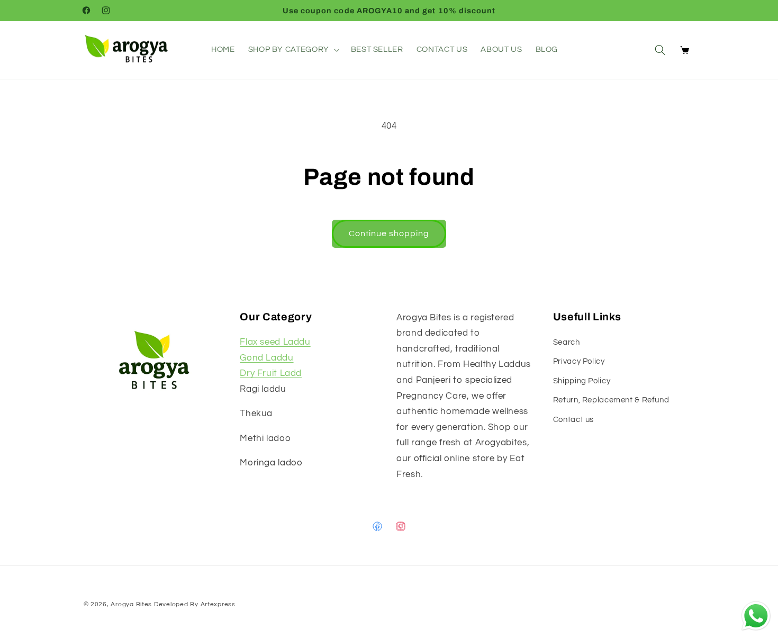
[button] (292, 49)
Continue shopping (389, 233)
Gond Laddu (266, 358)
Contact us (573, 420)
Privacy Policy (579, 362)
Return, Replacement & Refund (611, 400)
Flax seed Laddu (275, 342)
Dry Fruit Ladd (271, 373)
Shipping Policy (581, 381)
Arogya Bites (131, 604)
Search (566, 342)
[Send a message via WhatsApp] (756, 616)
